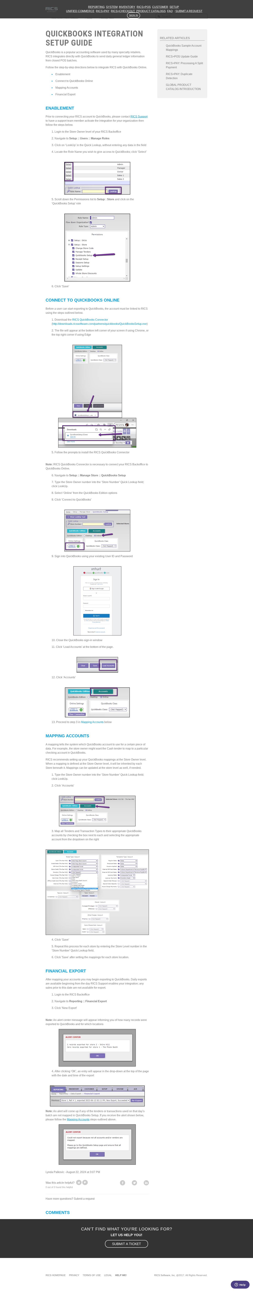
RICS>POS (144, 7)
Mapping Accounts (66, 87)
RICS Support (138, 116)
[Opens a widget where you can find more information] (240, 1285)
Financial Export (65, 94)
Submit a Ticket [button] (126, 1244)
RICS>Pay (102, 11)
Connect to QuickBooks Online (74, 80)
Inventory (127, 7)
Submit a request (188, 11)
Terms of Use (92, 1275)
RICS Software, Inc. (165, 1275)
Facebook (122, 1182)
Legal (108, 1275)
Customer (160, 7)
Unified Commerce (80, 11)
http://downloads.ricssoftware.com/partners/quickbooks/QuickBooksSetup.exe (99, 323)
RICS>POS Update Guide (182, 56)
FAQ (170, 11)
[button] (79, 1182)
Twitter (134, 1182)
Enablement (62, 74)
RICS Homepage (56, 1275)
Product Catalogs (151, 11)
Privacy (74, 1275)
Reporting (96, 7)
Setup (174, 7)
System (112, 7)
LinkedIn (146, 1182)
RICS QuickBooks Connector (90, 319)
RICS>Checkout (123, 11)
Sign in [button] (133, 15)
